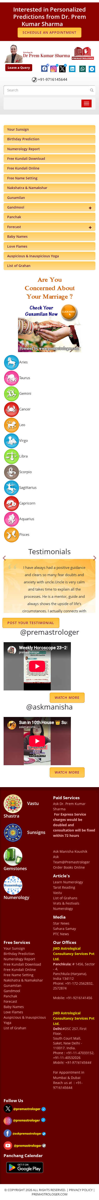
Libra (23, 455)
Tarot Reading (64, 887)
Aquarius (26, 518)
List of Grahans (65, 898)
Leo (22, 424)
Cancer (25, 408)
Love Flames (17, 246)
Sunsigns (35, 832)
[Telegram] (91, 66)
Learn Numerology (68, 882)
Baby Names (17, 236)
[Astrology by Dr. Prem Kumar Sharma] (49, 52)
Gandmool (15, 207)
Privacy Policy (81, 1190)
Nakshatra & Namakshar (27, 187)
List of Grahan (19, 265)
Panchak (14, 217)
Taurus (24, 377)
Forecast (14, 227)
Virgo (23, 440)
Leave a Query (19, 67)
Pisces (24, 534)
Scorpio (25, 471)
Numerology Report (23, 149)
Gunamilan (16, 197)
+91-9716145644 (52, 79)
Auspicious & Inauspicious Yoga (33, 256)
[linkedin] (71, 66)
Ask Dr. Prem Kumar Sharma (69, 806)
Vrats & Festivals (66, 903)
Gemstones (15, 868)
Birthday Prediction (23, 139)
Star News (61, 923)
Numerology (16, 897)
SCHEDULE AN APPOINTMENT (49, 32)
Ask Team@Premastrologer (71, 859)
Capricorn (27, 502)
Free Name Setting (22, 178)
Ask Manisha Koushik (70, 851)
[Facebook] (43, 64)
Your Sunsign (18, 129)
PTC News (61, 934)
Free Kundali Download (26, 158)
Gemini (25, 393)
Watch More (67, 772)
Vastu (57, 892)
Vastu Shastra (21, 809)
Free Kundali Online (23, 168)
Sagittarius (28, 487)
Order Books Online (69, 867)
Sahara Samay (64, 928)
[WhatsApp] (81, 66)
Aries (23, 361)
